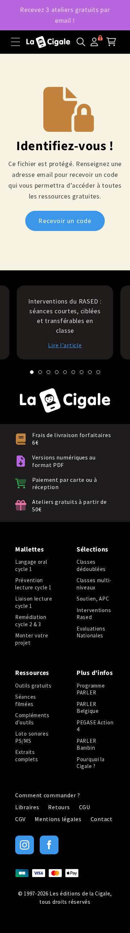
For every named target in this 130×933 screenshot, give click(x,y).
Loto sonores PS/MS (32, 737)
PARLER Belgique (88, 708)
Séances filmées (25, 700)
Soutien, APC (93, 598)
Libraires (27, 807)
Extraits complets (26, 756)
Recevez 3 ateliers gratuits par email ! (65, 15)
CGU (84, 807)
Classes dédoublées (91, 565)
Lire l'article (65, 345)
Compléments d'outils (32, 719)
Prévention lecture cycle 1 (33, 584)
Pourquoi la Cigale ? (91, 763)
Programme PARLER (91, 689)
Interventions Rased (94, 614)
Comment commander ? (47, 795)
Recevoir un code (64, 221)
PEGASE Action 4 (95, 726)
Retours (59, 807)
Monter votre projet (31, 639)
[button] (15, 42)
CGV (20, 819)
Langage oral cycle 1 (31, 565)
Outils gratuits (33, 685)
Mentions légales (58, 819)
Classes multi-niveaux (94, 584)
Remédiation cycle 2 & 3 (31, 621)
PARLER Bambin (86, 744)
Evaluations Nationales (91, 632)
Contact (102, 819)
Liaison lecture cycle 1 (33, 602)
